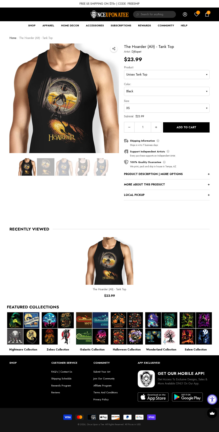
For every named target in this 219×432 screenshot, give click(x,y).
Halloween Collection (127, 350)
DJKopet (136, 52)
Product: (129, 67)
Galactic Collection (92, 350)
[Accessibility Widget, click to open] (212, 399)
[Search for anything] (137, 14)
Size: (127, 101)
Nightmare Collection (23, 350)
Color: (127, 84)
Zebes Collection (58, 350)
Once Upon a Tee (95, 424)
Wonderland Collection (161, 350)
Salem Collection (196, 350)
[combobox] (158, 14)
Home (12, 38)
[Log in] (185, 14)
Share (113, 48)
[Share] (113, 48)
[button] (207, 14)
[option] (64, 98)
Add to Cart (186, 127)
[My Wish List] (196, 14)
